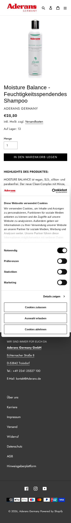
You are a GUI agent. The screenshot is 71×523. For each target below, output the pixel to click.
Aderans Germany (29, 511)
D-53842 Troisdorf (18, 363)
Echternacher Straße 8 (20, 355)
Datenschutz (14, 446)
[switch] (62, 261)
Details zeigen (51, 296)
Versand (12, 427)
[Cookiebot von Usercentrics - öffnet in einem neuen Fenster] (52, 191)
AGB (10, 456)
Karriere (12, 407)
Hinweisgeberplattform (21, 466)
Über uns (12, 397)
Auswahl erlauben (35, 318)
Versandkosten (34, 121)
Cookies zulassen (35, 307)
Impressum (14, 417)
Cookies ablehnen (35, 329)
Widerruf (13, 436)
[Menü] (65, 8)
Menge (8, 138)
